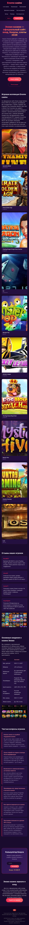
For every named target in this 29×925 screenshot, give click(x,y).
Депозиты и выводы (9, 10)
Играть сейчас (14, 79)
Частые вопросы (20, 10)
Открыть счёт (18, 18)
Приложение (22, 6)
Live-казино (6, 6)
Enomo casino (14, 2)
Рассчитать (14, 866)
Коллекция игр (20, 14)
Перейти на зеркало (14, 900)
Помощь (12, 14)
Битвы (6, 14)
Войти (8, 18)
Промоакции (14, 6)
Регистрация (14, 84)
